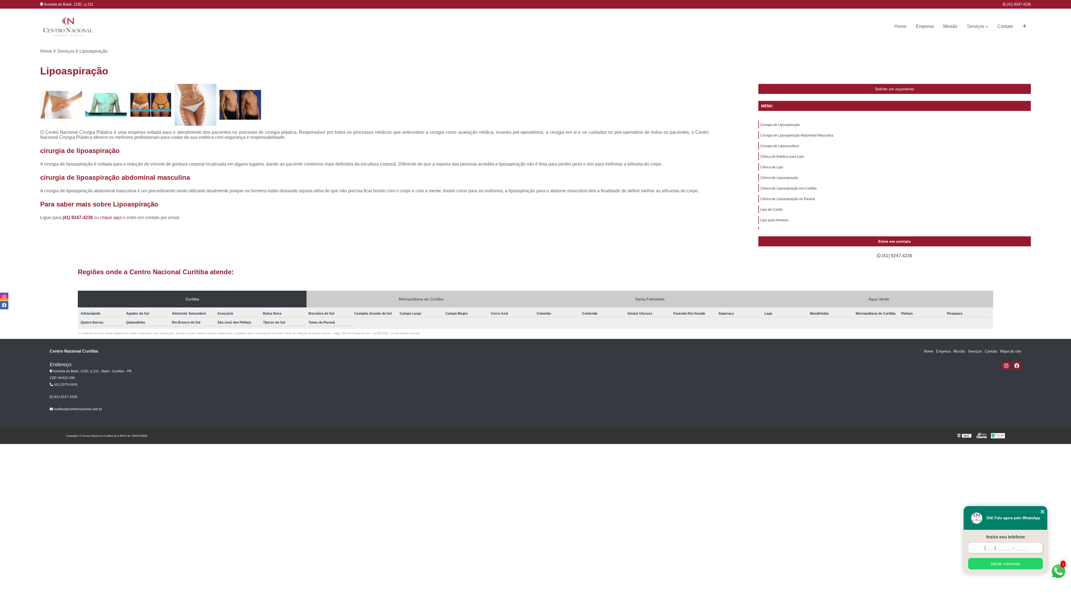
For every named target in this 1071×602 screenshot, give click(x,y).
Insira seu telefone (1005, 537)
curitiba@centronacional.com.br (77, 409)
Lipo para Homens (774, 220)
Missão (950, 26)
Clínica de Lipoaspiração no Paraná (787, 199)
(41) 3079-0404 (65, 385)
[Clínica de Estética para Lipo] (195, 105)
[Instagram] (1006, 365)
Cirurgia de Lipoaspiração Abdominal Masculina (796, 135)
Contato (1005, 26)
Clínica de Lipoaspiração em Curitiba (788, 188)
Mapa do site (1010, 351)
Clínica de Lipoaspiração (779, 178)
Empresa (925, 26)
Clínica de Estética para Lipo (782, 157)
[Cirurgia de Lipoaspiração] (61, 105)
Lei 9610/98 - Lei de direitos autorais (396, 333)
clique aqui (111, 217)
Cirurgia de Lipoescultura (779, 146)
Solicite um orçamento (894, 89)
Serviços (975, 26)
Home (900, 26)
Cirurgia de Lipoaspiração (780, 125)
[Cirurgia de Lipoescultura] (151, 105)
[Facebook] (1017, 365)
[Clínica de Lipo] (240, 105)
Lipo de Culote (771, 210)
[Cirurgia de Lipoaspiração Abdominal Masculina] (106, 105)
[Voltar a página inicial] (68, 26)
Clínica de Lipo (771, 167)
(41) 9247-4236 (1018, 4)
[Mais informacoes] (1024, 26)
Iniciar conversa (1005, 563)
